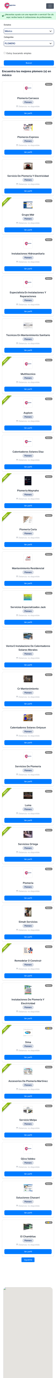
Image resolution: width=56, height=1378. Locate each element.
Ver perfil (28, 113)
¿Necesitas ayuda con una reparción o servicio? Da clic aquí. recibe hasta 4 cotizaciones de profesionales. (29, 15)
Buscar (29, 63)
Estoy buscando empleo (19, 53)
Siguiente (28, 1260)
